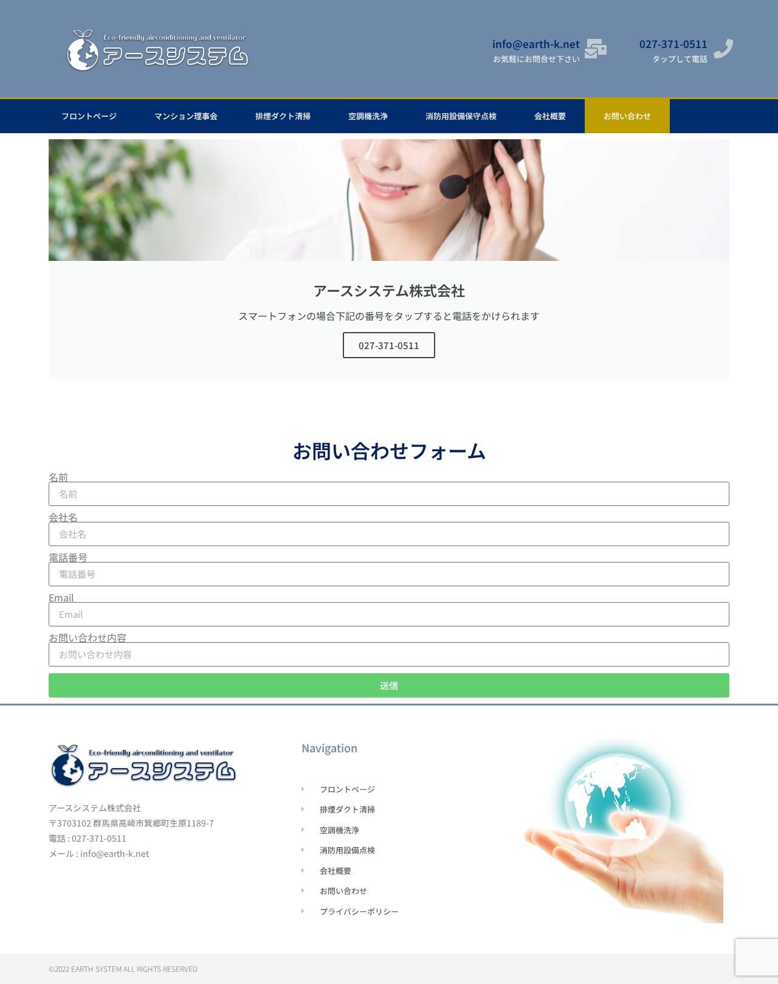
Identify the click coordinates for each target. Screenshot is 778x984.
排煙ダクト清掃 (283, 116)
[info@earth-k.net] (595, 48)
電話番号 (68, 557)
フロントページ (89, 116)
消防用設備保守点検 (461, 116)
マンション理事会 (186, 116)
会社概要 (550, 116)
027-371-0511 (673, 43)
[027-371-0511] (723, 48)
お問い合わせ (627, 116)
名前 (58, 477)
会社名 (63, 517)
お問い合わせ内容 (87, 637)
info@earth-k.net (536, 43)
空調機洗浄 (368, 116)
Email (61, 597)
